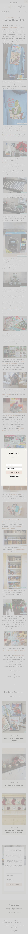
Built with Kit (14, 476)
